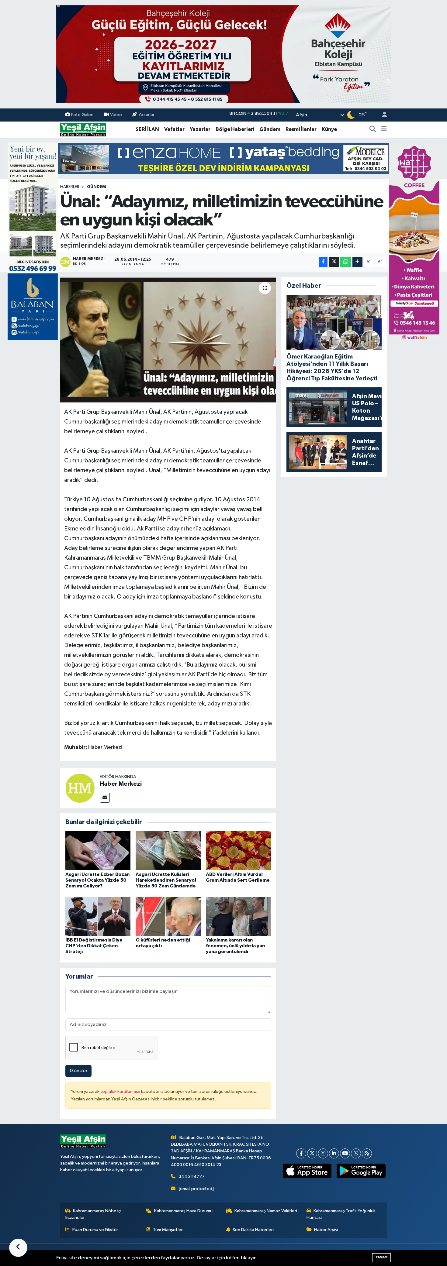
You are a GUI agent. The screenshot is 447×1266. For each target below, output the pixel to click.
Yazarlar (146, 114)
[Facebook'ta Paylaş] (323, 262)
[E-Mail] (105, 798)
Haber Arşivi (326, 1229)
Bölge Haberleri (235, 129)
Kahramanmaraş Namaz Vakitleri (265, 1211)
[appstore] (307, 1171)
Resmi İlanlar (301, 129)
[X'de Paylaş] (334, 262)
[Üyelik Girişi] (382, 115)
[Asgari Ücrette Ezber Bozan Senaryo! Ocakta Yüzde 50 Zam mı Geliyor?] (97, 850)
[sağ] (414, 241)
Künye (329, 129)
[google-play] (361, 1171)
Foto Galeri (82, 114)
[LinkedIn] (334, 1153)
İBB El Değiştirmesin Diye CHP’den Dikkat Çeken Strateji (94, 946)
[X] (312, 1153)
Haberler (69, 187)
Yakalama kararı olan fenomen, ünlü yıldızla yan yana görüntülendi (235, 946)
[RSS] (367, 1153)
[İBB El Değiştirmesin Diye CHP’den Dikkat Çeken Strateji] (97, 916)
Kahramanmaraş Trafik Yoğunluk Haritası (341, 1214)
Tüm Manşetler (168, 1229)
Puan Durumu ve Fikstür (95, 1229)
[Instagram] (323, 1153)
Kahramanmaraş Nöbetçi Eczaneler (93, 1214)
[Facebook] (301, 1153)
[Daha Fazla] (357, 262)
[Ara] (373, 129)
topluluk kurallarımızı (120, 1091)
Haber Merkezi (121, 784)
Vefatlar (174, 129)
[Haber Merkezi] (80, 788)
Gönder (79, 1070)
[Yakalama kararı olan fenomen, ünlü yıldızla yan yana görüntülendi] (238, 916)
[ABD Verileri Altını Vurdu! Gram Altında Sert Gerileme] (238, 850)
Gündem (269, 129)
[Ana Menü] (384, 129)
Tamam (381, 1257)
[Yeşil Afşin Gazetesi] (83, 129)
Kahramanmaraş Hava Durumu (183, 1211)
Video (116, 114)
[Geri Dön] (18, 1248)
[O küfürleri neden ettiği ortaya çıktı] (168, 916)
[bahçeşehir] (223, 54)
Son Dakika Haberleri (253, 1229)
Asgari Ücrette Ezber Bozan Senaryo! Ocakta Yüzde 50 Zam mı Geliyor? (97, 880)
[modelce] (223, 158)
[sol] (33, 241)
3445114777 (192, 1176)
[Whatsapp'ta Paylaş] (345, 262)
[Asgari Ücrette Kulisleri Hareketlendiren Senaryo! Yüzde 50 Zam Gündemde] (168, 850)
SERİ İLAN (147, 129)
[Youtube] (345, 1153)
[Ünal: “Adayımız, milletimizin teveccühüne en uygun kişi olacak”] (168, 340)
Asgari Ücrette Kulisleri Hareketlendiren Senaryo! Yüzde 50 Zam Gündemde (166, 880)
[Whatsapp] (356, 1153)
